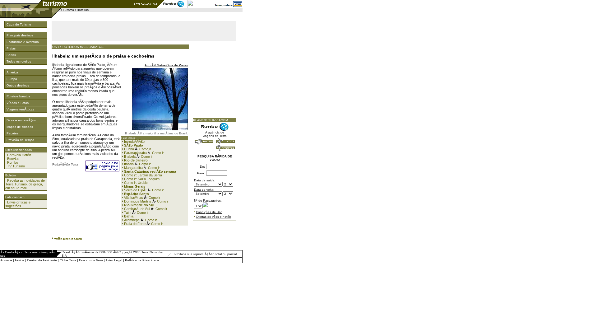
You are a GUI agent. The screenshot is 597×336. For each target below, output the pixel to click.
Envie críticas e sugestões (17, 204)
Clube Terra (68, 260)
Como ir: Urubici (136, 182)
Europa (12, 79)
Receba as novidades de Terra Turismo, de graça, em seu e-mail (25, 184)
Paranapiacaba (135, 153)
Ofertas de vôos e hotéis (213, 216)
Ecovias (13, 159)
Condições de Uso (209, 212)
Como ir (145, 149)
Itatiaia (129, 164)
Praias (11, 48)
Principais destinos (20, 35)
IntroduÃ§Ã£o (134, 141)
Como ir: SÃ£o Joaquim (142, 179)
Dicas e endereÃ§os (21, 120)
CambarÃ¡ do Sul (137, 209)
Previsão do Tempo (20, 140)
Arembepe (132, 220)
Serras (11, 55)
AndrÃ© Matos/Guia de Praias (166, 65)
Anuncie (6, 260)
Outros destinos (18, 85)
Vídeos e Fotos (18, 103)
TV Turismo (16, 166)
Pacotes (12, 133)
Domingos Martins (137, 201)
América (12, 72)
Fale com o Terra (91, 260)
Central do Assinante (42, 260)
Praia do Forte (134, 224)
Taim (127, 212)
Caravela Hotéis (19, 155)
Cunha (129, 149)
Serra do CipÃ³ (135, 190)
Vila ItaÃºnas (133, 197)
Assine (19, 260)
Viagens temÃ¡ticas (20, 109)
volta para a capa (68, 238)
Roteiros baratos (18, 96)
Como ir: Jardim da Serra (143, 175)
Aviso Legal (113, 260)
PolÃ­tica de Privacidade (142, 260)
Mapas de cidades (20, 126)
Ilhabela (130, 156)
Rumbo (12, 162)
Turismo (68, 10)
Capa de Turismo (19, 24)
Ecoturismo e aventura (23, 42)
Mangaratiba (133, 168)
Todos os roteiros (19, 61)
